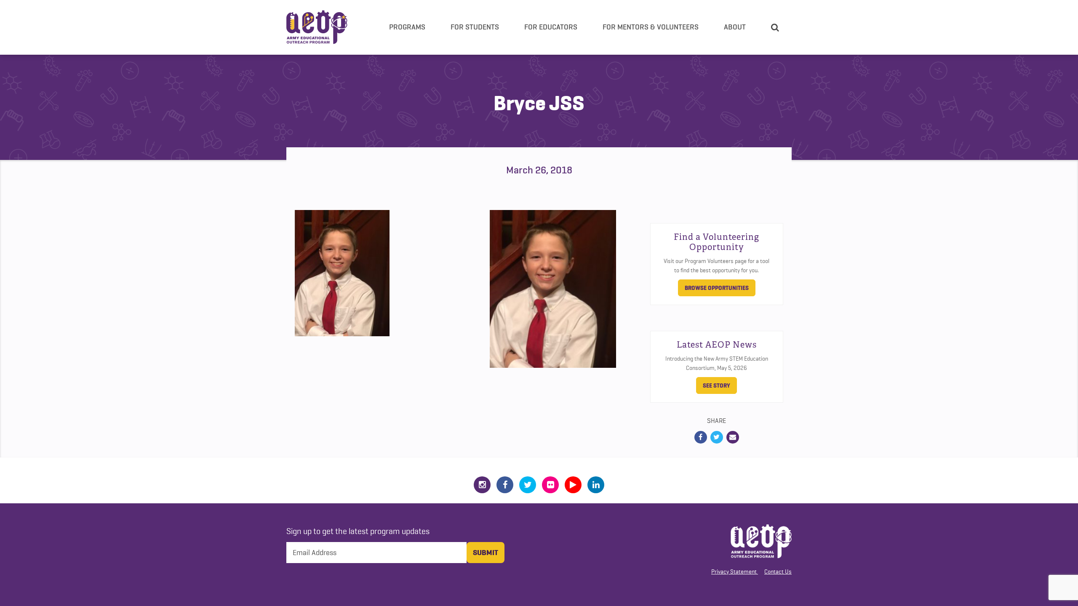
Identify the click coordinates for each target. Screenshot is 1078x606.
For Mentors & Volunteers (651, 27)
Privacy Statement (734, 571)
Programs (407, 27)
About (735, 27)
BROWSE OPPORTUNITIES (717, 287)
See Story (716, 385)
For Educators (550, 27)
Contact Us (778, 571)
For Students (475, 27)
